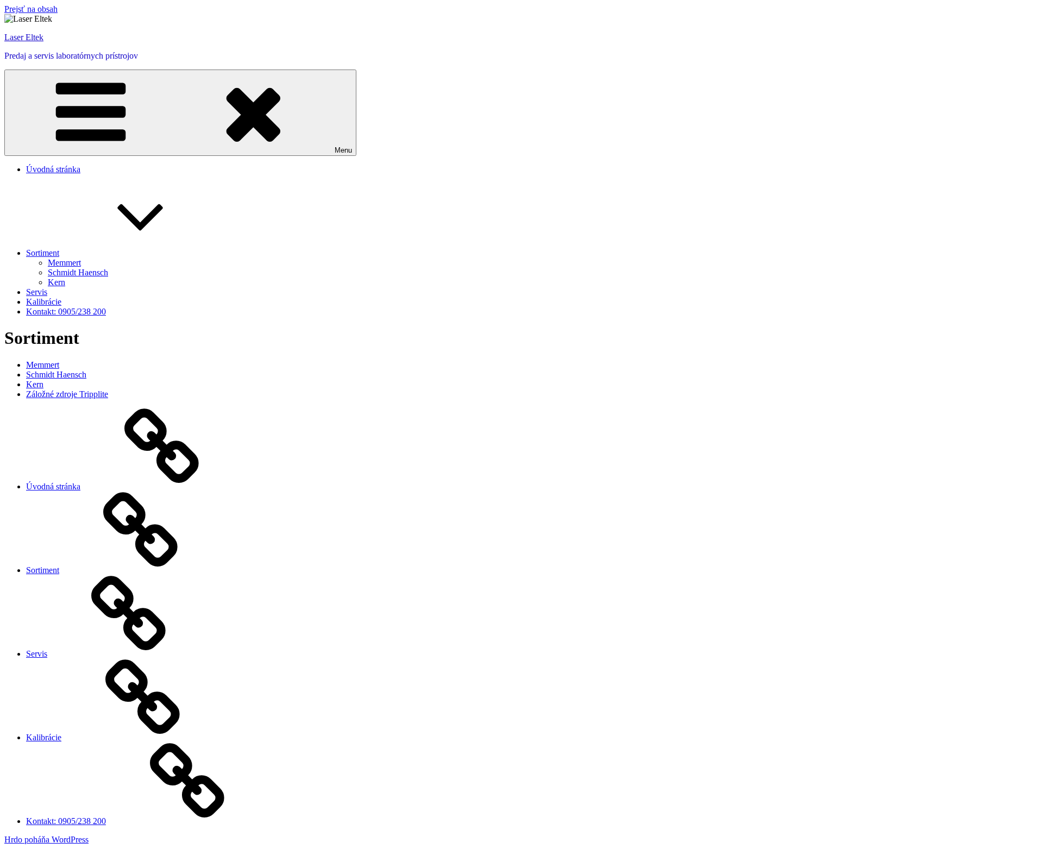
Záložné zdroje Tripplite (67, 394)
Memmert (64, 262)
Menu (343, 150)
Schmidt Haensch (78, 272)
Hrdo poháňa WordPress (46, 839)
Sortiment (42, 252)
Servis (36, 292)
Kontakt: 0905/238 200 (66, 311)
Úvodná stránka (53, 169)
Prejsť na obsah (31, 9)
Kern (56, 282)
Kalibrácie (43, 301)
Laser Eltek (23, 37)
